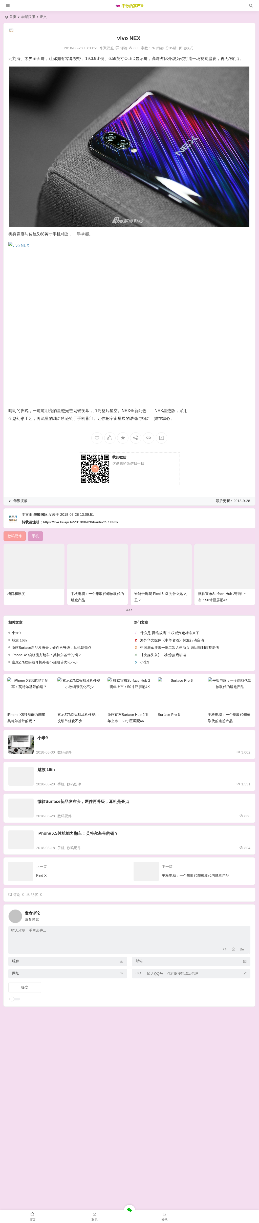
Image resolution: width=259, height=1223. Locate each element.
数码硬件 (64, 752)
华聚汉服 (28, 17)
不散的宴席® (132, 6)
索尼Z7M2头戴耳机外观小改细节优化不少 (45, 662)
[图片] (242, 950)
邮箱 (139, 961)
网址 (15, 973)
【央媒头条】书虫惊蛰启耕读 (163, 655)
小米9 (16, 633)
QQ (138, 973)
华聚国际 (40, 514)
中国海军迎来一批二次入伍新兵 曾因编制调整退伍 (179, 648)
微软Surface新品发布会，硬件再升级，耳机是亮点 (51, 648)
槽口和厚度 (16, 594)
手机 (60, 784)
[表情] (233, 950)
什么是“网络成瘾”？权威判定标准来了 (169, 633)
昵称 (15, 961)
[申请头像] (245, 915)
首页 (12, 17)
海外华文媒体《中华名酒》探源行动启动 (172, 640)
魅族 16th (19, 640)
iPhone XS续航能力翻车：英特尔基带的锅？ (46, 655)
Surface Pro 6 (169, 715)
